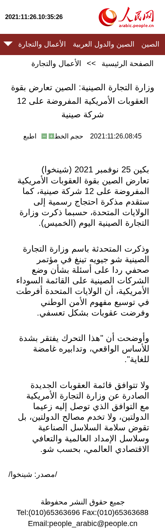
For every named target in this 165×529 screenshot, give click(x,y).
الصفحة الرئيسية (128, 63)
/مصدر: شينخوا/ (32, 474)
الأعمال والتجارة (42, 44)
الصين (150, 44)
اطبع (29, 136)
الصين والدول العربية (104, 44)
